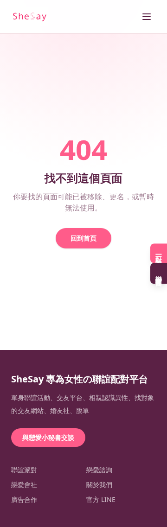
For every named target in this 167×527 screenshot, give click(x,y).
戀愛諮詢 (99, 469)
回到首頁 (83, 238)
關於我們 (99, 484)
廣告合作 (24, 499)
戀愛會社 (24, 484)
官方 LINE (101, 499)
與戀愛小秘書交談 (48, 437)
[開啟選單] (146, 16)
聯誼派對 (24, 469)
